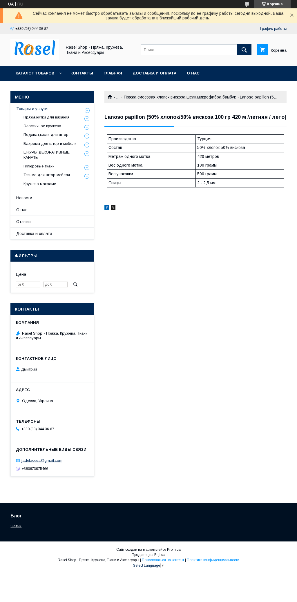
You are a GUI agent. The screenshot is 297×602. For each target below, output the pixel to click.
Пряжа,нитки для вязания (46, 117)
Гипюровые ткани (39, 166)
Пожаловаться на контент (163, 560)
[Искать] (244, 49)
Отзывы (23, 221)
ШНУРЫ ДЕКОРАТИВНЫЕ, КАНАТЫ (46, 155)
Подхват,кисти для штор (45, 134)
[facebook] (106, 208)
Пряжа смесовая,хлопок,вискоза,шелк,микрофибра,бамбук (180, 97)
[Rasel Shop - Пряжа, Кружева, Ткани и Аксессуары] (34, 58)
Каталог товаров (35, 73)
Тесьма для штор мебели (46, 175)
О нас (193, 73)
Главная (113, 73)
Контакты (81, 73)
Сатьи (15, 526)
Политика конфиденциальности (213, 560)
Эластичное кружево (42, 126)
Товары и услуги (32, 108)
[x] (113, 208)
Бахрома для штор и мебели (50, 143)
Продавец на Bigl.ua (148, 555)
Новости (24, 198)
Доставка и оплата (154, 73)
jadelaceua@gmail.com (41, 460)
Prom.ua (174, 550)
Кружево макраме (39, 184)
